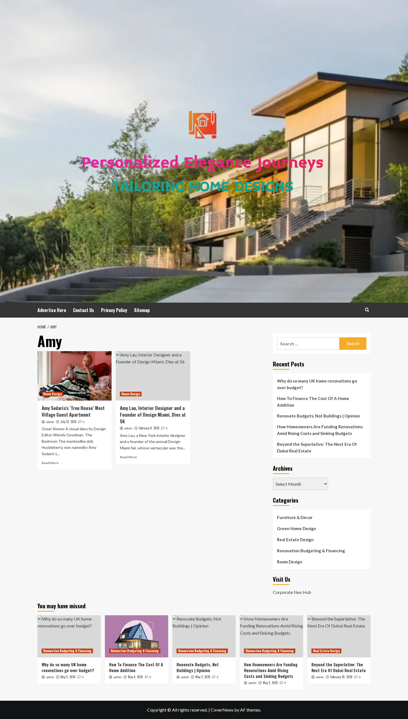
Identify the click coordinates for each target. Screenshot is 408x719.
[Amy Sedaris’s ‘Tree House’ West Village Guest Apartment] (74, 376)
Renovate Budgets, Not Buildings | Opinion (318, 415)
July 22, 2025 (68, 421)
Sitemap (142, 310)
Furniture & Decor (295, 517)
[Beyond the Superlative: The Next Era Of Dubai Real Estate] (339, 636)
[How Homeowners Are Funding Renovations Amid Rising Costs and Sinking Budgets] (271, 636)
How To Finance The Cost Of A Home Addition (313, 401)
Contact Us (83, 310)
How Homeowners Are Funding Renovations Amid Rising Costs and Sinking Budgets (320, 430)
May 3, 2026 (202, 677)
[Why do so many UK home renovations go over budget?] (69, 636)
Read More (50, 463)
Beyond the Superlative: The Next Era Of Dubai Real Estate (317, 447)
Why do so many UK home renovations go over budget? (317, 384)
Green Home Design (296, 528)
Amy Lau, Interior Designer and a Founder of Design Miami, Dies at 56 (153, 414)
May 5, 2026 (68, 677)
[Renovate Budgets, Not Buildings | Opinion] (204, 636)
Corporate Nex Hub (292, 592)
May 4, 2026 (135, 677)
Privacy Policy (114, 310)
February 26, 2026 (341, 677)
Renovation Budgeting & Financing (311, 550)
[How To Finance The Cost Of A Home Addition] (136, 636)
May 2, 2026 (270, 682)
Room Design (52, 394)
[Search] (367, 310)
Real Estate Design (295, 539)
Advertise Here (51, 310)
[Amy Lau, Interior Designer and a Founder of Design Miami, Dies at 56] (153, 376)
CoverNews (222, 709)
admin (50, 422)
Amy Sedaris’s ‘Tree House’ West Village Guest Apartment (73, 411)
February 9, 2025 (149, 428)
